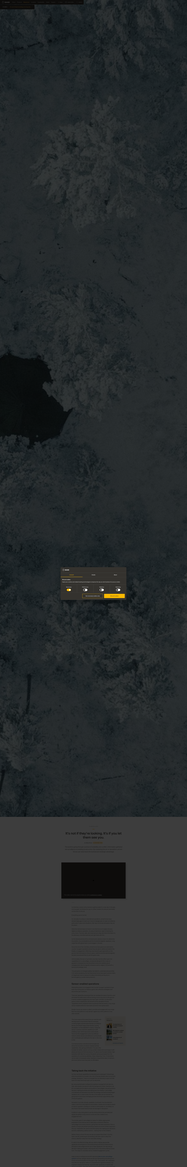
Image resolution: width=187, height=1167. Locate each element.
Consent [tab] (71, 574)
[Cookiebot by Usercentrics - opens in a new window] (118, 570)
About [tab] (115, 574)
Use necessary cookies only (93, 596)
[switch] (85, 590)
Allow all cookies (114, 596)
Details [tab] (93, 574)
